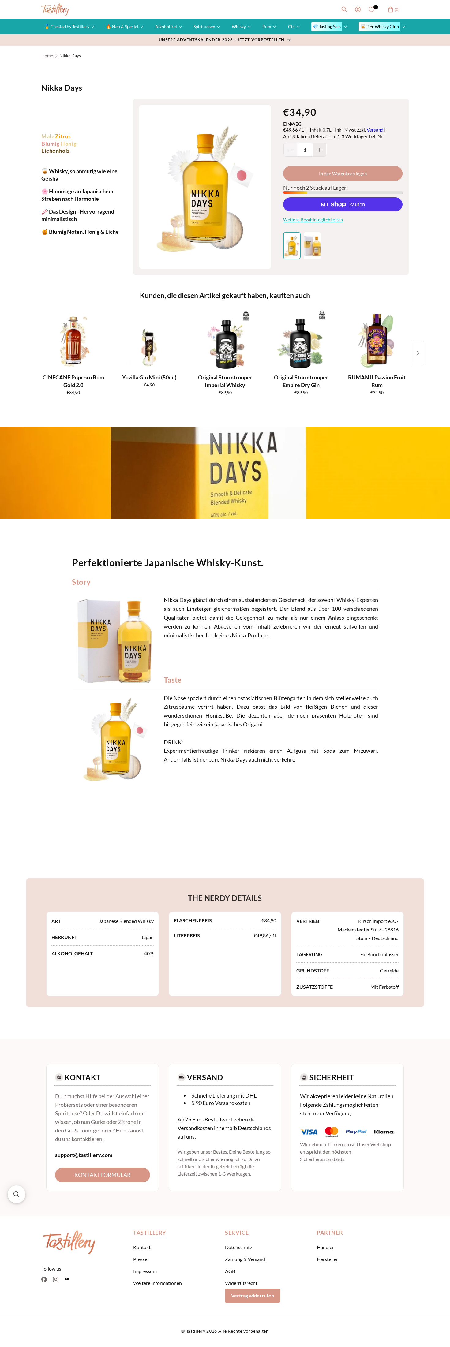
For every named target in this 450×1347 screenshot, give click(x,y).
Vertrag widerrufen (252, 1295)
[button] (344, 9)
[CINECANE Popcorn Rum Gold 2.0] (73, 340)
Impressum (145, 1271)
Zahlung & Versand (245, 1259)
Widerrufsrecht (241, 1283)
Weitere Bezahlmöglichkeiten (313, 219)
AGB (230, 1271)
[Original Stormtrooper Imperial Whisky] (225, 340)
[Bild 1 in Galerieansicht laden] (292, 245)
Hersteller (327, 1259)
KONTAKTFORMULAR (102, 1174)
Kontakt (142, 1247)
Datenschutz (238, 1247)
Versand (375, 129)
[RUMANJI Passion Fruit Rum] (376, 340)
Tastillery (195, 1331)
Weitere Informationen (157, 1283)
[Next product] (418, 353)
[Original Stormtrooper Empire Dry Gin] (300, 340)
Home (47, 55)
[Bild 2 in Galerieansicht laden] (312, 245)
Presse (140, 1259)
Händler (325, 1247)
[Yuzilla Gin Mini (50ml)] (149, 340)
